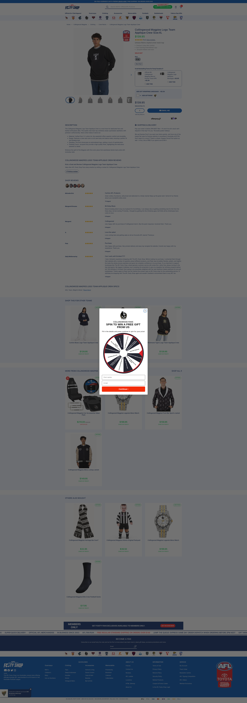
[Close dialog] (145, 311)
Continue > (123, 389)
